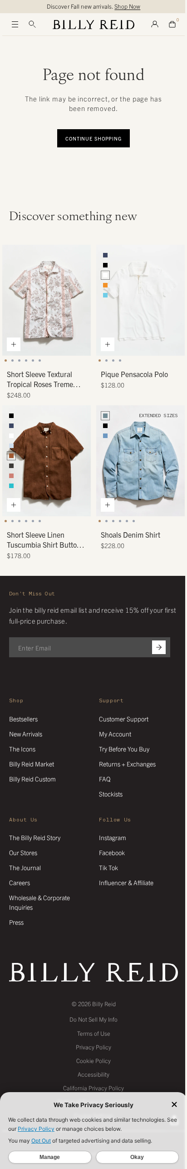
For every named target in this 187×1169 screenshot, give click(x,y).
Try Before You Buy (124, 749)
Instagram (112, 837)
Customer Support (123, 719)
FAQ (104, 779)
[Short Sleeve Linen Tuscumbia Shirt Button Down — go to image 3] (19, 521)
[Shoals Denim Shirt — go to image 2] (106, 521)
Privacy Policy (93, 1047)
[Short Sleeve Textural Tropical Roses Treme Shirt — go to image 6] (40, 360)
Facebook (112, 852)
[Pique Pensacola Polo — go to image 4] (120, 360)
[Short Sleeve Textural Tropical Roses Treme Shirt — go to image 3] (19, 360)
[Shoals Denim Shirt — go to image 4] (120, 521)
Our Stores (23, 852)
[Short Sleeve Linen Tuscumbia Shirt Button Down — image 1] (46, 460)
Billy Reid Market (31, 764)
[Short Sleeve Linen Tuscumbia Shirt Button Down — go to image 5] (33, 521)
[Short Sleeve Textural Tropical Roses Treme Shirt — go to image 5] (33, 360)
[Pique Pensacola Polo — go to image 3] (113, 360)
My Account (115, 734)
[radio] (105, 255)
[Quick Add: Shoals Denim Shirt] (107, 505)
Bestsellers (23, 719)
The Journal (25, 867)
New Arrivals (25, 734)
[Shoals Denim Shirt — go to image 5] (127, 521)
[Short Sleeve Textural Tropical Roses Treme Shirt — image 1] (46, 300)
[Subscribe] (159, 647)
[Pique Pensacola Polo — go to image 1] (99, 360)
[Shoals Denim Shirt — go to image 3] (113, 521)
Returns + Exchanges (127, 764)
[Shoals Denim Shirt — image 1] (140, 460)
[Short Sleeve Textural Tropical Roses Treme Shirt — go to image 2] (12, 360)
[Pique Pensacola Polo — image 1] (140, 300)
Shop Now (127, 6)
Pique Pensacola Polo (134, 373)
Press (16, 922)
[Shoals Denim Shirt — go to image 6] (134, 521)
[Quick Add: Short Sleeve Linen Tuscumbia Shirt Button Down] (13, 505)
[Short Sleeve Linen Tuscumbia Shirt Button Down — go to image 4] (26, 521)
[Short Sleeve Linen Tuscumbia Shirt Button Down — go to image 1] (6, 521)
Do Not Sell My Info (93, 1019)
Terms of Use (93, 1033)
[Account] (155, 24)
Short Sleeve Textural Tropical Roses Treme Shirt (40, 379)
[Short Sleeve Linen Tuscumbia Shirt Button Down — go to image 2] (12, 521)
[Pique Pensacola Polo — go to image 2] (106, 360)
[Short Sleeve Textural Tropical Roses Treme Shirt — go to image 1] (6, 360)
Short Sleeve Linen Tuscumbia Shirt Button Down (44, 540)
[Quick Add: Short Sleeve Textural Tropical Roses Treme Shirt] (13, 344)
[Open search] (32, 24)
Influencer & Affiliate (126, 882)
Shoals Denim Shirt (130, 534)
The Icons (22, 749)
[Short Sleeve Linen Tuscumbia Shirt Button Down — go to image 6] (40, 521)
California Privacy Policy (93, 1088)
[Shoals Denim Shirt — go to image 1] (99, 521)
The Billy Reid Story (34, 837)
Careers (19, 882)
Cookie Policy (93, 1060)
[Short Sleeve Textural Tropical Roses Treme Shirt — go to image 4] (26, 360)
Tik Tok (108, 867)
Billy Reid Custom (32, 779)
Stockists (111, 794)
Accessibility (93, 1074)
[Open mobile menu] (15, 24)
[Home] (93, 24)
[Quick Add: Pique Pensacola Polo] (107, 344)
